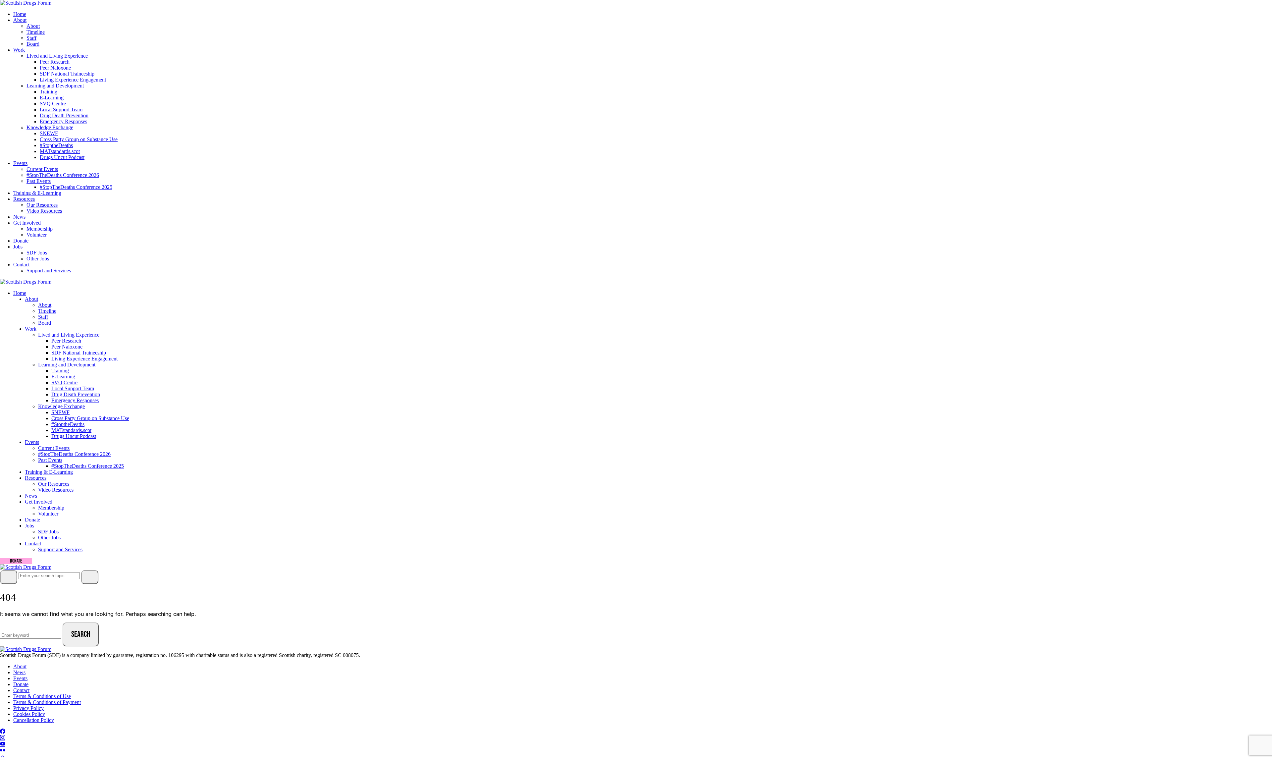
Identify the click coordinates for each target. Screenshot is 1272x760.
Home (19, 14)
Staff (31, 38)
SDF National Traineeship (67, 74)
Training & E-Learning (37, 193)
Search (80, 634)
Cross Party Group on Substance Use (79, 139)
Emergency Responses (63, 121)
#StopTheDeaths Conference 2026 (62, 175)
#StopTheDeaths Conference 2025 (76, 187)
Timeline (35, 32)
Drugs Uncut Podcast (62, 157)
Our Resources (42, 205)
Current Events (42, 169)
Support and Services (48, 270)
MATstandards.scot (60, 151)
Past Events (38, 181)
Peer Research (55, 62)
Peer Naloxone (55, 68)
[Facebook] (2, 731)
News (19, 217)
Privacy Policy (28, 708)
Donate (20, 241)
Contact (21, 264)
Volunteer (36, 235)
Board (32, 44)
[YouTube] (2, 744)
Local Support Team (61, 109)
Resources (24, 199)
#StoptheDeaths (56, 145)
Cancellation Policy (33, 720)
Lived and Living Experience (57, 56)
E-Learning (52, 97)
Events (20, 163)
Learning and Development (55, 85)
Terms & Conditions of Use (42, 696)
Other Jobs (37, 258)
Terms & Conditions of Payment (47, 702)
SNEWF (49, 133)
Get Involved (27, 223)
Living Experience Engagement (73, 79)
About (19, 20)
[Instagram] (2, 738)
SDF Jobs (36, 252)
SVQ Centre (53, 103)
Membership (39, 229)
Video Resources (44, 211)
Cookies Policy (29, 714)
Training (48, 91)
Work (19, 50)
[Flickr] (2, 750)
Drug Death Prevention (64, 115)
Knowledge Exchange (49, 127)
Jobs (18, 246)
